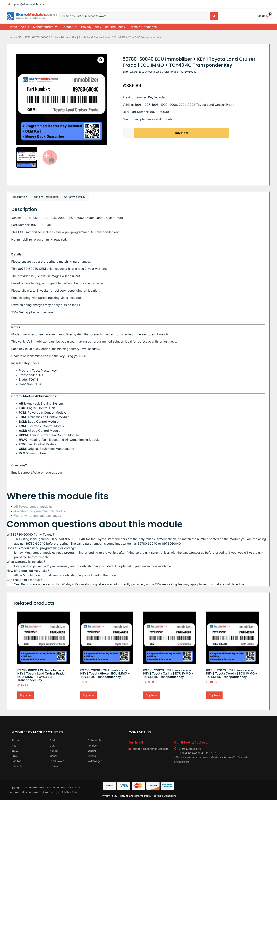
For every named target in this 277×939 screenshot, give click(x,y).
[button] (45, 27)
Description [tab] (20, 196)
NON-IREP (24, 37)
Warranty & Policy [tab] (74, 196)
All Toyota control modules (33, 506)
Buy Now (181, 133)
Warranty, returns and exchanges (37, 515)
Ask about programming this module (40, 511)
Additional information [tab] (45, 196)
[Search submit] (214, 16)
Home (11, 37)
